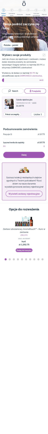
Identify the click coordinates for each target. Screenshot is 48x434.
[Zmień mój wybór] (43, 55)
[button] (6, 259)
